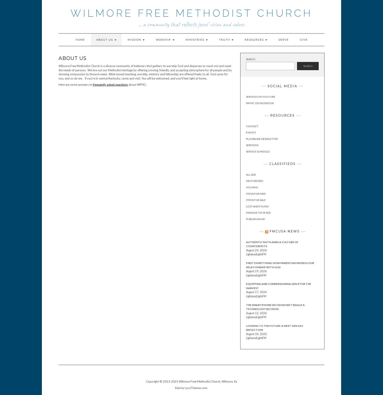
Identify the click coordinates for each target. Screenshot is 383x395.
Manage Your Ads (258, 212)
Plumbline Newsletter (262, 139)
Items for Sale (256, 200)
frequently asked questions (110, 84)
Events (251, 132)
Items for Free (256, 193)
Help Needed (254, 181)
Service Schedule (258, 151)
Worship (164, 39)
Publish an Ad (255, 219)
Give (304, 39)
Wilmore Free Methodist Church (191, 13)
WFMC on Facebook (260, 103)
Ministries (195, 39)
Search (250, 59)
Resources (255, 39)
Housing (252, 187)
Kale (178, 388)
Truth (225, 39)
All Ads (251, 174)
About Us (105, 39)
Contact (252, 126)
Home (80, 39)
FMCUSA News (285, 231)
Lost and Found (257, 206)
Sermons (252, 145)
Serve (283, 39)
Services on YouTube (260, 96)
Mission (135, 39)
